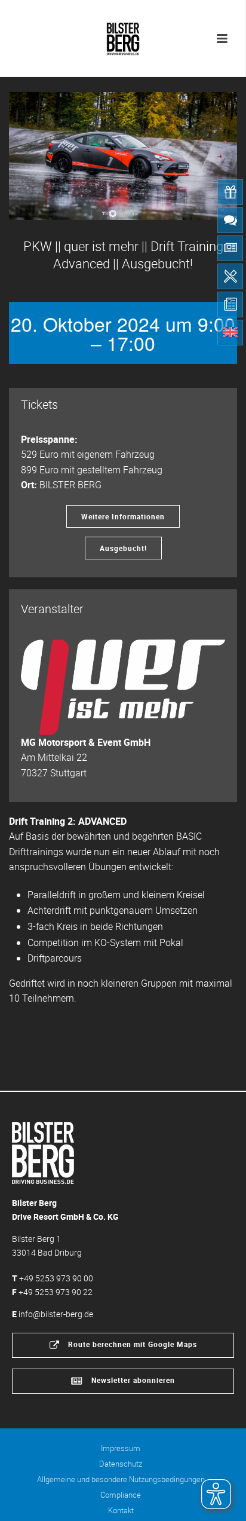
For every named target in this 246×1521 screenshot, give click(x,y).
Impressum (120, 1448)
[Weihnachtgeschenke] (230, 192)
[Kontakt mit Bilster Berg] (230, 220)
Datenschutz (120, 1463)
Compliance (120, 1494)
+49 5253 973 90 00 (56, 1278)
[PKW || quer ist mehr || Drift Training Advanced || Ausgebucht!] (123, 156)
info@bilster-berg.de (56, 1314)
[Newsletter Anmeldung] (230, 248)
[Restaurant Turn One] (230, 276)
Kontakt (121, 1510)
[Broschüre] (230, 304)
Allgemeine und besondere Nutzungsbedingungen (121, 1479)
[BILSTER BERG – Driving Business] (123, 36)
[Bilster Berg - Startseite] (43, 1152)
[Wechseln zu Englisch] (230, 332)
